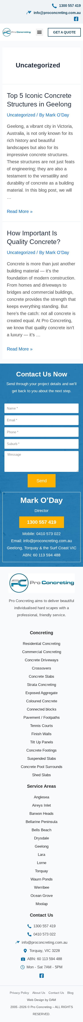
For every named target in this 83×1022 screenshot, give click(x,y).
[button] (39, 32)
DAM (52, 1000)
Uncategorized (21, 114)
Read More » (20, 211)
